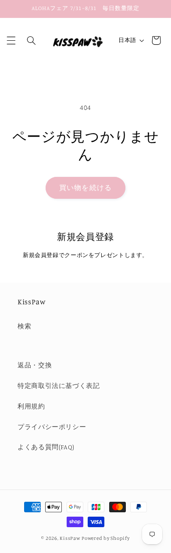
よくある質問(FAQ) (46, 447)
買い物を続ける (85, 187)
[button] (11, 40)
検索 (24, 326)
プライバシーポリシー (52, 426)
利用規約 (31, 406)
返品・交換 (35, 365)
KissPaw (70, 538)
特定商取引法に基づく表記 (59, 385)
